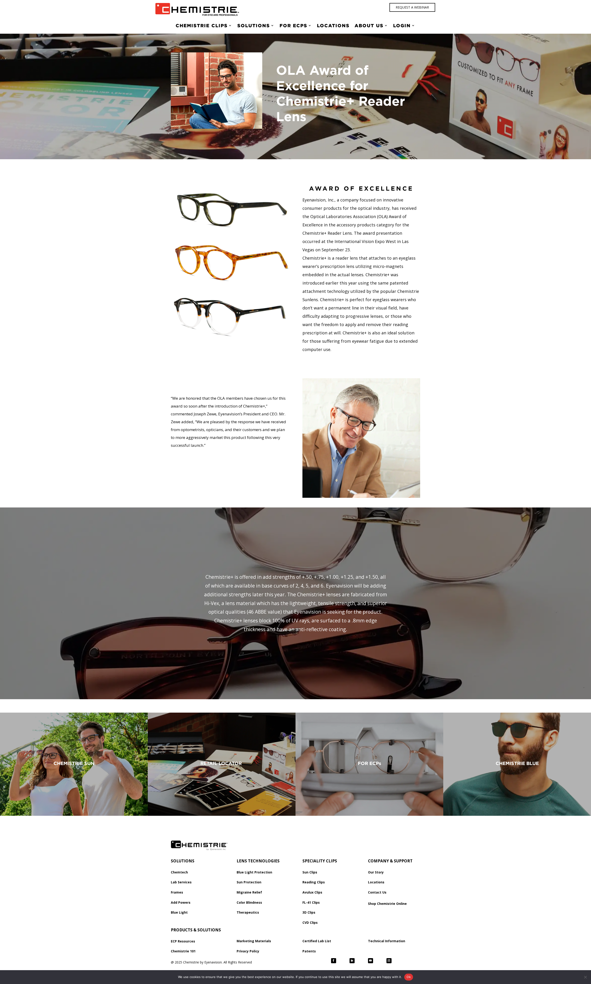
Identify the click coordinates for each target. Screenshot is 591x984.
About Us (369, 25)
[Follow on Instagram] (389, 960)
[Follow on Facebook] (333, 960)
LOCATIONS (333, 25)
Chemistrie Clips (202, 25)
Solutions (253, 25)
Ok (409, 977)
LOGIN (402, 25)
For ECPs (293, 25)
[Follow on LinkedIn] (352, 960)
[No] (585, 977)
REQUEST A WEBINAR (412, 7)
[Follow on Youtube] (370, 960)
